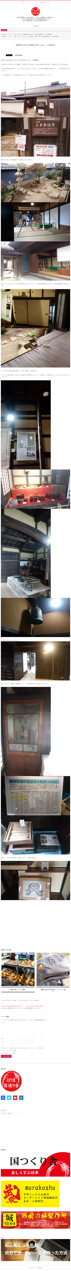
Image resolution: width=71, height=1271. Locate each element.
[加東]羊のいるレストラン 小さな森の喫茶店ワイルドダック (24, 1008)
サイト (2, 1045)
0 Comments (36, 1000)
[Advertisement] (14, 1130)
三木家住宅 (35, 60)
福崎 (15, 1000)
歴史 (24, 1000)
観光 (27, 1000)
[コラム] (35, 1240)
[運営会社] (11, 1071)
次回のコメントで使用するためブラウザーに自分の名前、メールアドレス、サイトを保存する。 (23, 1048)
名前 (2, 1038)
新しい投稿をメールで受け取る (9, 1053)
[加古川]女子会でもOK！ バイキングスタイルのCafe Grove (26, 1006)
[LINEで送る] (19, 55)
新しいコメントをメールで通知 (9, 1050)
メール (3, 1041)
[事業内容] (35, 1152)
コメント (3, 1022)
